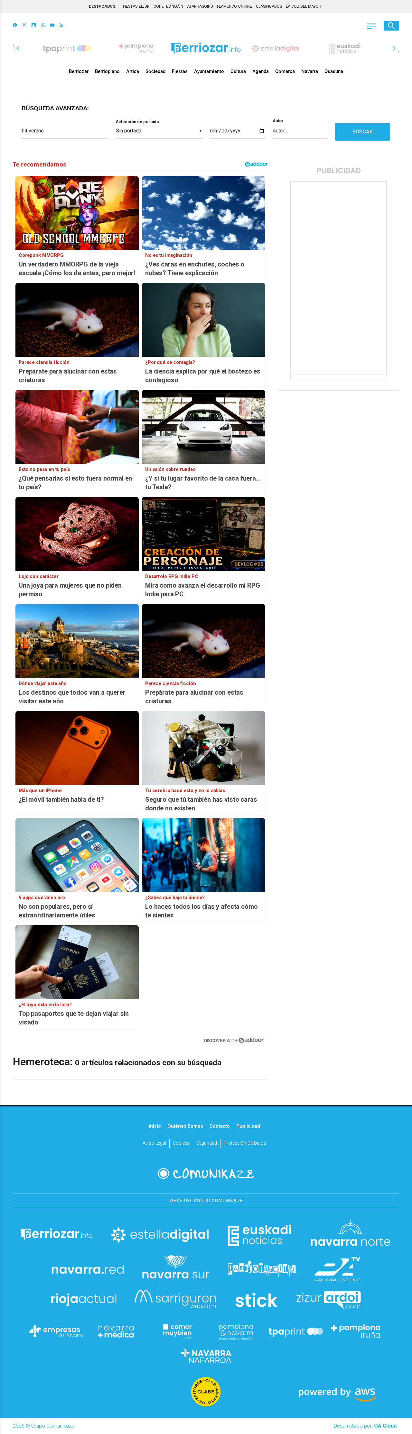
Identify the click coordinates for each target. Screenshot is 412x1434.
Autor (278, 121)
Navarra (309, 71)
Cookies (181, 1143)
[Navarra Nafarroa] (206, 1355)
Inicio (155, 1126)
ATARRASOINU (200, 6)
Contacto (220, 1126)
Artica (132, 71)
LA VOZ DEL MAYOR (303, 6)
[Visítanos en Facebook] (15, 25)
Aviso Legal (154, 1143)
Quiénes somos (185, 1126)
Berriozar (79, 71)
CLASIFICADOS (269, 6)
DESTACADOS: (102, 6)
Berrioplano (107, 71)
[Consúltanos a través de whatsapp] (43, 25)
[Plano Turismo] (236, 1331)
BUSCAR (362, 132)
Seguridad (206, 1143)
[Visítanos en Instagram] (34, 25)
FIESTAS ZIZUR (136, 6)
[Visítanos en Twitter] (24, 25)
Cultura (238, 71)
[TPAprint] (295, 1331)
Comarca (285, 71)
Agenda (260, 71)
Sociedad (155, 71)
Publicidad (248, 1126)
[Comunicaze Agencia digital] (206, 1173)
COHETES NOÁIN (168, 6)
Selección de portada (137, 121)
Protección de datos (245, 1143)
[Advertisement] (339, 277)
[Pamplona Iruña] (355, 1331)
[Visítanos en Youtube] (52, 25)
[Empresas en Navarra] (56, 1331)
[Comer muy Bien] (176, 1331)
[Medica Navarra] (116, 1331)
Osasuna (333, 71)
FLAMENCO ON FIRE (234, 6)
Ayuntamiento (209, 71)
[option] (206, 48)
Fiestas (180, 71)
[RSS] (61, 25)
